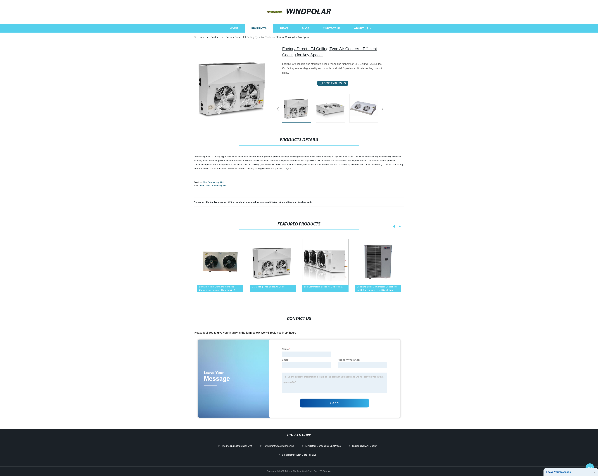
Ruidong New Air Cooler (364, 446)
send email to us (335, 83)
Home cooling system (256, 202)
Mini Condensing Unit (213, 182)
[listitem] (299, 107)
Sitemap (327, 471)
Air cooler (199, 202)
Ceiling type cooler (216, 202)
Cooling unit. (305, 202)
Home (234, 28)
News (284, 28)
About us (361, 28)
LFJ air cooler (235, 202)
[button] (278, 109)
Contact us (332, 28)
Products (259, 28)
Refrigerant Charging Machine (278, 446)
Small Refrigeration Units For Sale (299, 454)
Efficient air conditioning (283, 202)
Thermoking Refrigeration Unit (237, 446)
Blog (305, 28)
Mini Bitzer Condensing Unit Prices (323, 446)
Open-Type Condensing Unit (213, 185)
